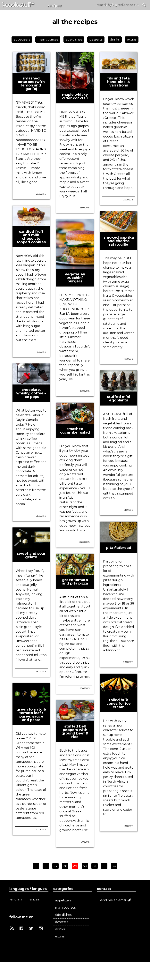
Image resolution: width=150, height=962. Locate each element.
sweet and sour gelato (31, 555)
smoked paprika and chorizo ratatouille (119, 241)
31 (94, 866)
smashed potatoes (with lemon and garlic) (31, 83)
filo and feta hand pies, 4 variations (118, 81)
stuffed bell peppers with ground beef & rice (75, 731)
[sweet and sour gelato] (31, 546)
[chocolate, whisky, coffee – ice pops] (31, 383)
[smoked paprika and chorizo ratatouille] (119, 230)
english (16, 899)
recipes (55, 6)
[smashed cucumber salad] (75, 422)
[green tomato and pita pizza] (75, 573)
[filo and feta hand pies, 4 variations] (119, 71)
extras (131, 39)
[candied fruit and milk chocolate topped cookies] (31, 225)
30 (85, 866)
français (33, 899)
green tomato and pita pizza (75, 581)
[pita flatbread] (119, 541)
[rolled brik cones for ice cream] (119, 693)
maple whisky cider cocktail (75, 96)
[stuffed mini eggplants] (119, 390)
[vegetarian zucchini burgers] (75, 267)
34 (114, 866)
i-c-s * (17, 5)
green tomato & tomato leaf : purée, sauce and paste (31, 714)
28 (65, 866)
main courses (48, 39)
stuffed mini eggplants (118, 398)
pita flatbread (118, 548)
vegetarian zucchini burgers (75, 277)
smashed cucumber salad (75, 431)
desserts (95, 39)
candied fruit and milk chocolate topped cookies (31, 236)
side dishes (74, 39)
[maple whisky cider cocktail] (75, 88)
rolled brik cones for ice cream (118, 703)
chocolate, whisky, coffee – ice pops (31, 393)
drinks (115, 39)
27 (55, 866)
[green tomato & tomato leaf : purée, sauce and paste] (31, 702)
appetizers (22, 39)
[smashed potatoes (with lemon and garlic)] (31, 71)
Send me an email (113, 900)
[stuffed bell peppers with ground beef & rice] (75, 719)
